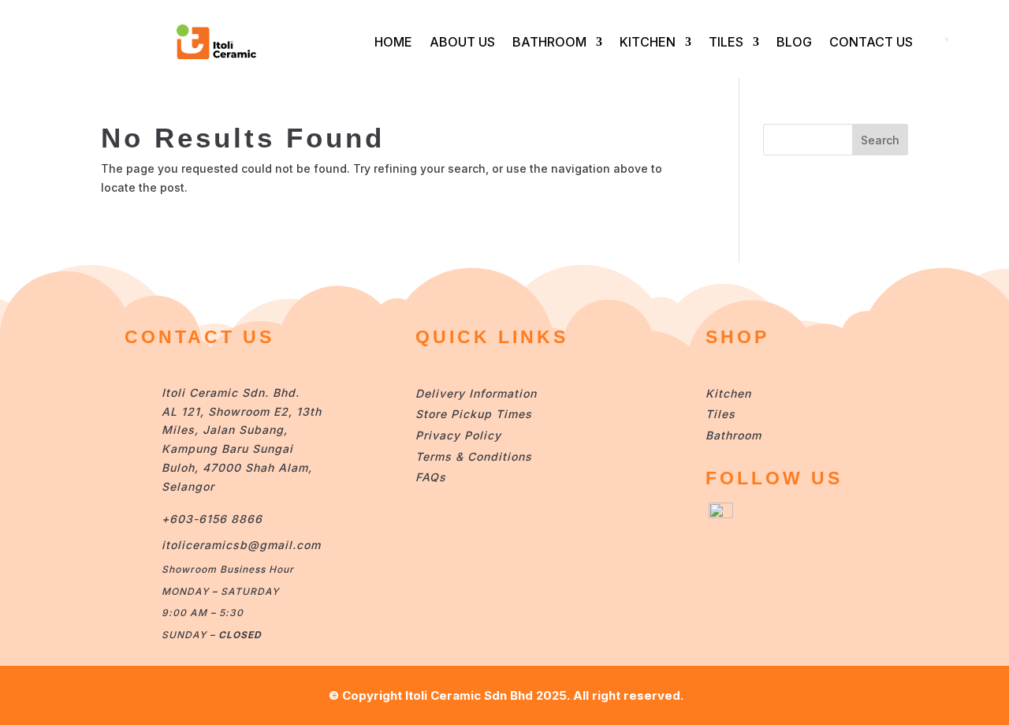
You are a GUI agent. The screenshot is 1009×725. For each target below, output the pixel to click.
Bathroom (733, 435)
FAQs (430, 477)
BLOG (794, 42)
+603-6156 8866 (212, 518)
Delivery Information (476, 393)
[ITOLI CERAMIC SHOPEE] (721, 514)
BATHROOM (549, 42)
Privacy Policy (458, 435)
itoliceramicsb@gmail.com (241, 544)
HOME (393, 42)
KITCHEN (648, 42)
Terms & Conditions (473, 456)
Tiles (720, 413)
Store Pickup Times (473, 413)
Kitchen (728, 393)
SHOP (737, 337)
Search (880, 140)
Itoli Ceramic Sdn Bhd (469, 695)
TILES (726, 42)
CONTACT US (871, 42)
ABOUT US (462, 42)
